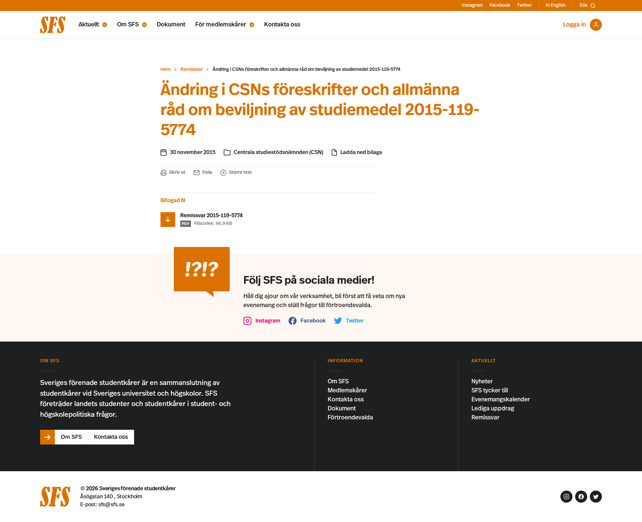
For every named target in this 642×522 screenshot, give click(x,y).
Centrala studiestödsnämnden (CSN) (278, 152)
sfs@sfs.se (111, 504)
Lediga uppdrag (492, 409)
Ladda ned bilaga (361, 152)
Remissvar (192, 69)
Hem (165, 69)
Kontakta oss (282, 25)
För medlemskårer (220, 25)
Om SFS (128, 25)
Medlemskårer (347, 391)
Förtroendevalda (350, 418)
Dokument (171, 25)
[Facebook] (581, 497)
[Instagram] (566, 497)
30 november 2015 (192, 152)
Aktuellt (89, 25)
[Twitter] (596, 497)
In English (556, 5)
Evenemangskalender (500, 400)
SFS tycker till (489, 391)
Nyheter (482, 382)
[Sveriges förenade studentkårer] (52, 24)
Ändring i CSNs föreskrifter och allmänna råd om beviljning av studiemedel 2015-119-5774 (307, 69)
